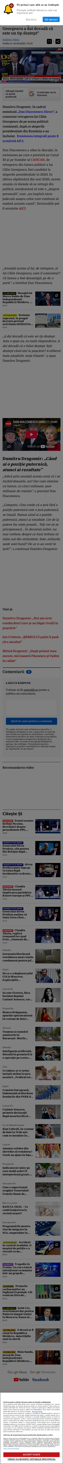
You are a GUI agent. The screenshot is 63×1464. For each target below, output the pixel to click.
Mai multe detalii (37, 1411)
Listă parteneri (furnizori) (11, 1448)
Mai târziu (31, 19)
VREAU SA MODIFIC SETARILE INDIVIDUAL (32, 1459)
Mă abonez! (51, 19)
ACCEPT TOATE (31, 1454)
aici (16, 1424)
